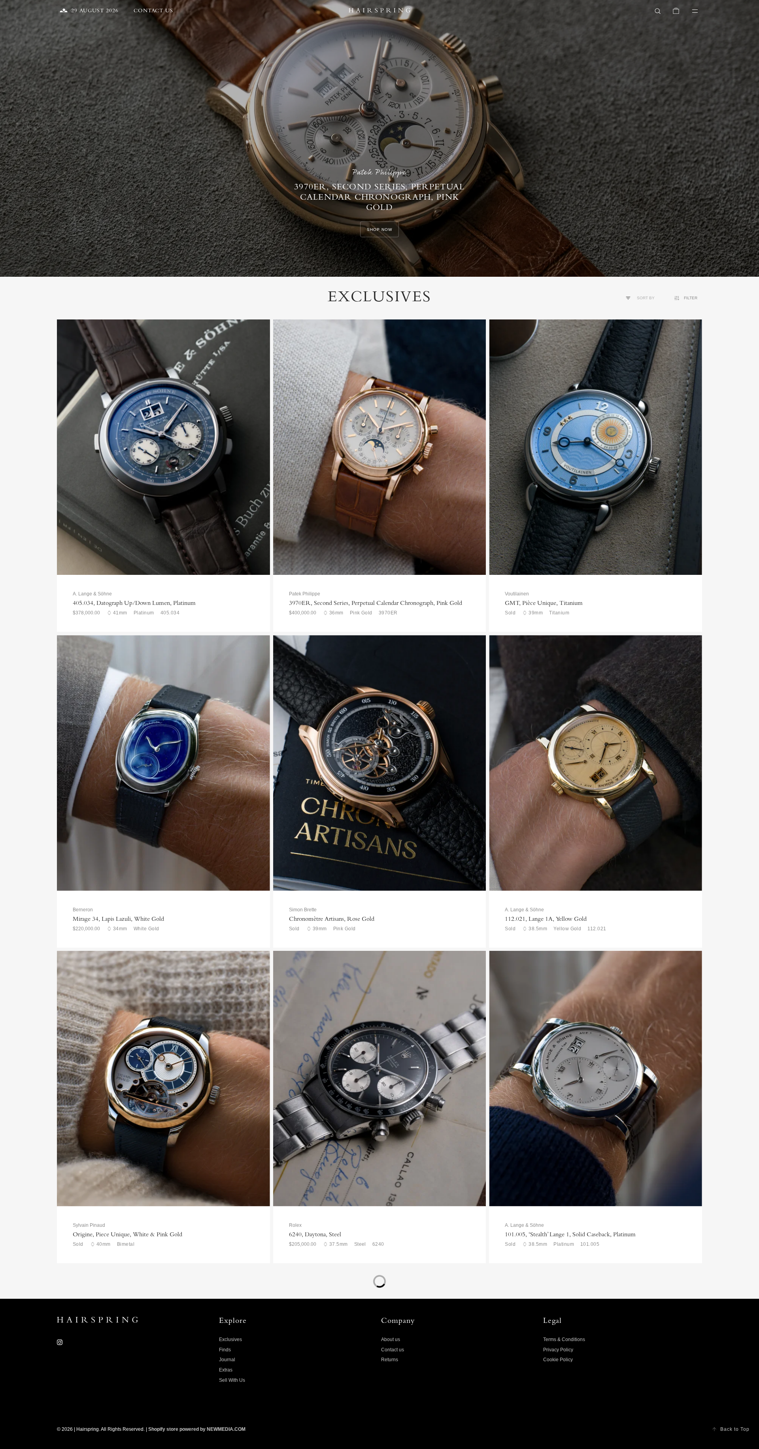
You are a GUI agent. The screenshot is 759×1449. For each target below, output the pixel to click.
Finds (225, 1350)
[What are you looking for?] (658, 11)
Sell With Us (232, 1380)
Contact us (392, 1350)
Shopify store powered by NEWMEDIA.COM (196, 1429)
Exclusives (230, 1339)
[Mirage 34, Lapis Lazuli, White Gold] (163, 762)
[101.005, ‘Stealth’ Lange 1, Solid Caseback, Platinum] (595, 1078)
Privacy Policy (558, 1350)
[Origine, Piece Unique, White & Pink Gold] (163, 1078)
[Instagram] (59, 1342)
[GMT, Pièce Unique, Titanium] (595, 447)
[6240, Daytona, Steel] (379, 1078)
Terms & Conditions (564, 1339)
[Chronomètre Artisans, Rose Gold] (379, 762)
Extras (225, 1370)
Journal (227, 1359)
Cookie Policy (558, 1359)
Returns (389, 1359)
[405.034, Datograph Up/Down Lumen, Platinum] (163, 447)
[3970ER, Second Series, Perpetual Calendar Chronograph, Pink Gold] (379, 447)
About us (390, 1339)
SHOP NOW (379, 229)
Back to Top (735, 1429)
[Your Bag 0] (676, 11)
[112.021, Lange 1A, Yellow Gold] (595, 762)
